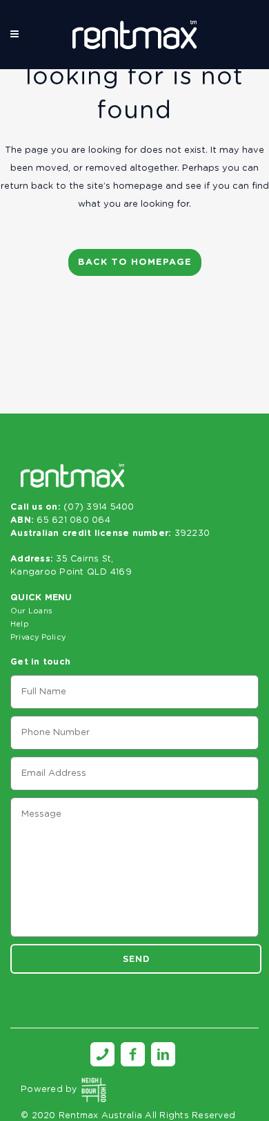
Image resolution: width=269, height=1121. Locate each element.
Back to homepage (135, 262)
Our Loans (31, 611)
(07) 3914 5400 (98, 507)
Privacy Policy (38, 637)
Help (19, 624)
